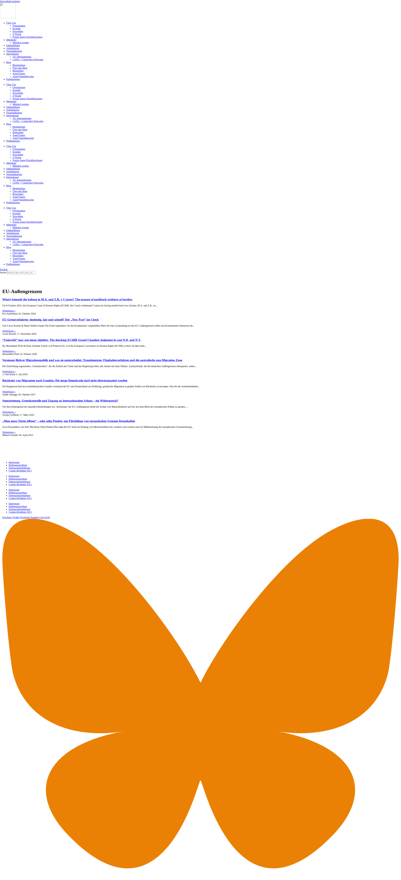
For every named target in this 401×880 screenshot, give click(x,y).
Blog (8, 62)
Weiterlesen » (9, 311)
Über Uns (11, 23)
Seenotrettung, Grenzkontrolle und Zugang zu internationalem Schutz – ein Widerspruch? (60, 400)
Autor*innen (19, 73)
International (12, 54)
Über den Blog (20, 68)
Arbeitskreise (12, 48)
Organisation (19, 25)
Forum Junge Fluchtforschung (27, 37)
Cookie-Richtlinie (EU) (20, 470)
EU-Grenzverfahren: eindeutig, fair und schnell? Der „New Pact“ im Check (50, 319)
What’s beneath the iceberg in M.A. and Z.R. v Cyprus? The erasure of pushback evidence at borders (67, 299)
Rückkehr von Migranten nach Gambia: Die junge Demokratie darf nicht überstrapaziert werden (64, 380)
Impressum (14, 462)
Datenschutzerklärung (19, 468)
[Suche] (36, 273)
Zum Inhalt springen (10, 1)
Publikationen (13, 79)
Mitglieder (11, 39)
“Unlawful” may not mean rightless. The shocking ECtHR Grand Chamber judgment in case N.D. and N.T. (71, 340)
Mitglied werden (21, 42)
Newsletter (18, 31)
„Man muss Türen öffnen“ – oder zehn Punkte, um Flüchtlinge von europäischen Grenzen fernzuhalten (68, 421)
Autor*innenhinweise (23, 76)
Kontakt (17, 28)
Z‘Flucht (17, 34)
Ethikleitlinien (13, 45)
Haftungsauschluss (18, 465)
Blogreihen (18, 70)
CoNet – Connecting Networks (28, 59)
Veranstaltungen (14, 51)
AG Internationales (22, 56)
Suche (3, 272)
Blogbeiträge (19, 65)
